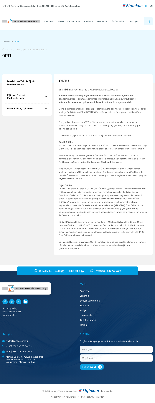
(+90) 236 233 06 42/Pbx (19, 351)
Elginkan (84, 305)
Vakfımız (84, 295)
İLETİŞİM (134, 21)
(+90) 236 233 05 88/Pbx (19, 346)
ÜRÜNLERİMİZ (119, 21)
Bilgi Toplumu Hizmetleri (92, 396)
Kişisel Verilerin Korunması (63, 396)
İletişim (83, 324)
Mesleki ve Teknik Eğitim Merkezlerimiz (21, 83)
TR (146, 6)
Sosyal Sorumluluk (90, 300)
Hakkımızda (86, 315)
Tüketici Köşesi (88, 320)
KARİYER (88, 21)
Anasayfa (6, 41)
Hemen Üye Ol (91, 366)
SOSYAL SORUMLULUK (69, 21)
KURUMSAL (102, 21)
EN (151, 6)
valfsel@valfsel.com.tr (17, 341)
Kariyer (83, 310)
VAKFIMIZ (49, 21)
